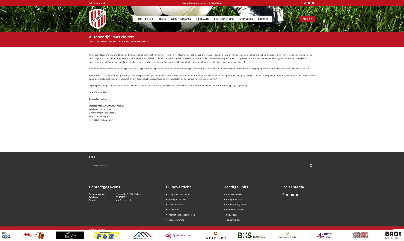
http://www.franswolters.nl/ (111, 105)
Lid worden (174, 209)
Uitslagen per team (178, 199)
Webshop (307, 19)
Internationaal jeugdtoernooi (182, 214)
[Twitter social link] (305, 3)
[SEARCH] (311, 165)
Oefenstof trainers (235, 209)
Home (91, 42)
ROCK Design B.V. (99, 229)
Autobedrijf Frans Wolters (109, 42)
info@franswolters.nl (106, 112)
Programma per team (179, 194)
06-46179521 (122, 197)
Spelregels (231, 214)
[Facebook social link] (301, 3)
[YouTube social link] (309, 3)
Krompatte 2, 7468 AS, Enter (129, 193)
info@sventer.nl (97, 3)
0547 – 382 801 (106, 109)
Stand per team (176, 204)
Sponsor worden (176, 219)
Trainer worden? (233, 219)
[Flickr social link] (313, 3)
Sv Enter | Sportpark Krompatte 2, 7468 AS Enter (202, 3)
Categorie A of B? (234, 199)
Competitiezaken (234, 194)
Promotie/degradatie (236, 204)
